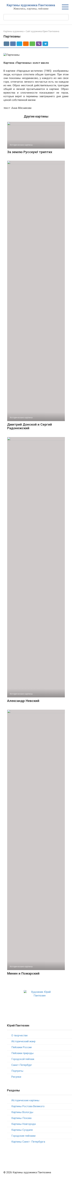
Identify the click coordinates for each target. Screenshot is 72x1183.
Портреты (17, 1070)
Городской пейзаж (22, 1059)
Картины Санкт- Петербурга (28, 1141)
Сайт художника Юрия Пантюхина (42, 31)
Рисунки (16, 1076)
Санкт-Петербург (21, 1065)
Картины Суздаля (22, 1129)
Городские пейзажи (23, 1135)
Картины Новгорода (23, 1124)
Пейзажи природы (22, 1053)
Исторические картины (25, 1100)
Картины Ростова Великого (28, 1106)
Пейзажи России (21, 1047)
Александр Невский (23, 701)
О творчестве (19, 1035)
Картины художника (13, 31)
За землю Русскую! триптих (29, 152)
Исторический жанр (23, 1041)
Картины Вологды (22, 1112)
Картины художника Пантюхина (31, 5)
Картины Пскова (21, 1118)
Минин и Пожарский (23, 973)
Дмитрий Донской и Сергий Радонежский (29, 426)
